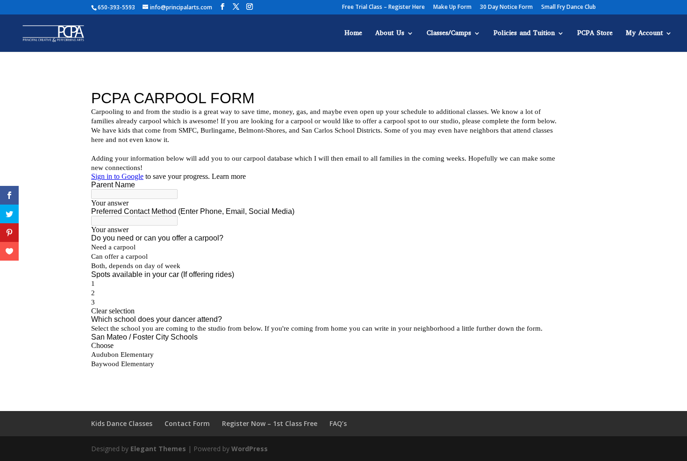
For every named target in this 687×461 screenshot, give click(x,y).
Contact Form (187, 423)
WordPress (249, 448)
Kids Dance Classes (121, 423)
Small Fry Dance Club (568, 7)
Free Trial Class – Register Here (383, 7)
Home (353, 33)
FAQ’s (338, 423)
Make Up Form (452, 7)
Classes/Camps (449, 33)
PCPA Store (595, 33)
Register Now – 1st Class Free (269, 423)
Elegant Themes (158, 448)
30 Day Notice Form (506, 7)
